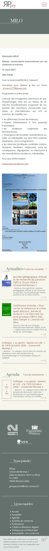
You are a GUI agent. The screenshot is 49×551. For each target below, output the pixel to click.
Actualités (16, 514)
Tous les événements (33, 374)
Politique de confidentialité (25, 530)
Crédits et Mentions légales (25, 527)
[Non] (46, 538)
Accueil (15, 511)
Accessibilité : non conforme (25, 533)
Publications (18, 524)
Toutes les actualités (34, 269)
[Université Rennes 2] (12, 430)
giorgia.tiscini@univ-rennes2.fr (24, 486)
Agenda (15, 517)
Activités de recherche (22, 520)
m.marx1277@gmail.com (14, 88)
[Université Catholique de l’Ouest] (24, 442)
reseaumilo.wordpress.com (15, 163)
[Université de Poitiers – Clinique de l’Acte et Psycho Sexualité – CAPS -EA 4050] (34, 430)
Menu (44, 4)
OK (43, 540)
